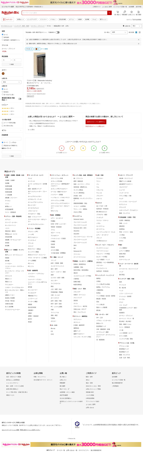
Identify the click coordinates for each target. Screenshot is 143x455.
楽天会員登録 (137, 19)
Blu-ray (53, 328)
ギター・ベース (55, 232)
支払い (88, 380)
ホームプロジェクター (34, 196)
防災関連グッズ (101, 326)
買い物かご (63, 377)
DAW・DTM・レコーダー (58, 224)
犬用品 (98, 281)
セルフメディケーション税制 (10, 430)
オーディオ (31, 181)
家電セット (20, 19)
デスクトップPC (33, 231)
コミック (53, 260)
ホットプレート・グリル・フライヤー (14, 272)
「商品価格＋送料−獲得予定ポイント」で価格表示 (39, 32)
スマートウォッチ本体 (57, 200)
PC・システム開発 (56, 306)
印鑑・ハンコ (123, 223)
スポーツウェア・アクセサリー (128, 210)
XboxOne (76, 231)
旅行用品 (122, 274)
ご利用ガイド (97, 6)
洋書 (52, 309)
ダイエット (77, 322)
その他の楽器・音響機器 (58, 253)
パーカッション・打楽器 (58, 238)
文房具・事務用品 (124, 220)
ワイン (98, 181)
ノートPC (31, 234)
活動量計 (30, 310)
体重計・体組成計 (33, 316)
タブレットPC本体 (56, 181)
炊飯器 (7, 258)
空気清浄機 (62, 19)
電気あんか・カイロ (11, 234)
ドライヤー (43, 19)
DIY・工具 (99, 317)
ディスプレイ (32, 240)
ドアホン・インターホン (103, 320)
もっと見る (31, 129)
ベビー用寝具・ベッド (103, 259)
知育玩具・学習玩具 (102, 209)
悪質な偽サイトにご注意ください (30, 430)
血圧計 (30, 319)
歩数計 (30, 313)
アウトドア (122, 207)
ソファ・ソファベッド (126, 293)
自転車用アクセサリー (126, 184)
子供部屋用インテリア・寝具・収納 (128, 309)
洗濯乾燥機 (8, 186)
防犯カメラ (99, 323)
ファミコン (77, 254)
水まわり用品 (78, 212)
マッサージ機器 (32, 301)
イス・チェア (123, 305)
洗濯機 (87, 19)
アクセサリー (55, 235)
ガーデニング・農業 (102, 332)
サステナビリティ (84, 450)
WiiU (75, 245)
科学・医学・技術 (56, 304)
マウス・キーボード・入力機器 (37, 257)
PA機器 (53, 221)
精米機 (7, 260)
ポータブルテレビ (33, 208)
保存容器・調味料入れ (80, 187)
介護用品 (76, 279)
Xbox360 (76, 234)
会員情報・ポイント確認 (67, 392)
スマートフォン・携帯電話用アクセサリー (60, 185)
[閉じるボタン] (139, 39)
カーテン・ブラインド (38, 26)
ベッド (121, 290)
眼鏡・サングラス (124, 213)
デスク (121, 302)
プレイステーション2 (80, 242)
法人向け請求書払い (66, 398)
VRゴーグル (54, 211)
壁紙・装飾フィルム (125, 324)
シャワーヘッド (32, 298)
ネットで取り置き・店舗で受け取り (17, 392)
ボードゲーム (100, 229)
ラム (97, 187)
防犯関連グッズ (124, 349)
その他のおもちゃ (101, 241)
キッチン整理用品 (79, 193)
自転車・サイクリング (126, 178)
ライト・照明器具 (10, 212)
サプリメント (78, 319)
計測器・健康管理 (79, 325)
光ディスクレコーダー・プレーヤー (37, 192)
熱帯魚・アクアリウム (103, 287)
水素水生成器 (9, 304)
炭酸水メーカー (10, 295)
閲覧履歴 (62, 383)
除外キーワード (6, 148)
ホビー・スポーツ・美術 (58, 272)
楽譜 (52, 275)
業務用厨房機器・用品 (80, 203)
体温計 (30, 322)
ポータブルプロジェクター (36, 224)
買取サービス (10, 395)
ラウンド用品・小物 (125, 196)
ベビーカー (99, 265)
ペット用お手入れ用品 (103, 284)
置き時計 (122, 256)
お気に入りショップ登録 (93, 389)
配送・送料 (89, 377)
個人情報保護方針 (117, 383)
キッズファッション (102, 248)
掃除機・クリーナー (11, 198)
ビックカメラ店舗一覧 (120, 6)
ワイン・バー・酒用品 (80, 209)
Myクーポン (63, 389)
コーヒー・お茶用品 (80, 206)
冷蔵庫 (80, 19)
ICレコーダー (32, 205)
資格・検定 (54, 315)
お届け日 (4, 86)
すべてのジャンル (6, 26)
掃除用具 (122, 226)
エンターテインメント (57, 266)
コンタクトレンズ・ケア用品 (82, 276)
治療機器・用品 (78, 267)
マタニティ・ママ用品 (103, 254)
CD (52, 331)
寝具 (120, 282)
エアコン (71, 19)
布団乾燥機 (8, 192)
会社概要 (131, 6)
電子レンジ (103, 19)
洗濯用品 (122, 229)
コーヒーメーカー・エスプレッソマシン (14, 267)
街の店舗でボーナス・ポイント (43, 380)
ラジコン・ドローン (102, 220)
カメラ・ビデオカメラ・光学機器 (37, 185)
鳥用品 (98, 293)
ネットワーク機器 (33, 252)
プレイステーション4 (80, 225)
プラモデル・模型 (101, 214)
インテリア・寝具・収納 (21, 26)
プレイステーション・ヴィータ (83, 236)
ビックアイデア (32, 19)
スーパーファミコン (80, 257)
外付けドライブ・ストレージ (36, 255)
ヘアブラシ (31, 276)
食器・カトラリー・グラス (82, 184)
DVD (52, 334)
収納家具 (122, 312)
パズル (98, 223)
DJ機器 (53, 241)
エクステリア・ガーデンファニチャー (105, 336)
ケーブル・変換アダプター (59, 192)
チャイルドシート (101, 268)
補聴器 (30, 304)
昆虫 (97, 301)
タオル (121, 241)
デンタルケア (32, 293)
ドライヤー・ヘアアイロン (36, 273)
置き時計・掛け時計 (125, 321)
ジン (97, 184)
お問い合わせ (90, 407)
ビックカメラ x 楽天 (8, 6)
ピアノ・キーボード (57, 218)
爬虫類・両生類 (101, 299)
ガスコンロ (8, 276)
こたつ (7, 228)
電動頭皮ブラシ (32, 296)
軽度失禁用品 (78, 284)
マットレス (122, 285)
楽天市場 (138, 6)
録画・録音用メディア (34, 189)
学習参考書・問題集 (57, 292)
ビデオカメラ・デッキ (34, 199)
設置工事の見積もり (12, 389)
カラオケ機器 (55, 250)
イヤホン (53, 19)
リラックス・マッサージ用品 (82, 337)
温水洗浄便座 (32, 307)
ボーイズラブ (55, 298)
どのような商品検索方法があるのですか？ (42, 123)
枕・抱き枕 (122, 287)
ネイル (76, 303)
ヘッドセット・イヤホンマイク (60, 197)
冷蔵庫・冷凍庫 (10, 180)
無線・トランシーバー (34, 217)
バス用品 (122, 235)
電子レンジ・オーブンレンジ (14, 255)
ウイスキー (99, 178)
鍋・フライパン (78, 178)
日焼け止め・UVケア (80, 309)
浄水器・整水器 (10, 301)
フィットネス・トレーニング (128, 201)
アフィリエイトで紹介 (92, 401)
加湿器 (7, 243)
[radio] (2, 34)
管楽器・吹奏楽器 (56, 227)
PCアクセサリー (33, 237)
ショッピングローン (12, 383)
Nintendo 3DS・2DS (80, 228)
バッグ (121, 272)
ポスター (53, 321)
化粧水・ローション (80, 295)
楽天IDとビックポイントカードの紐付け (71, 402)
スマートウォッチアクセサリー (60, 203)
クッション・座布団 (125, 296)
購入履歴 (62, 386)
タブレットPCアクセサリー (59, 189)
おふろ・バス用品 (101, 256)
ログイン (129, 19)
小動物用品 (99, 290)
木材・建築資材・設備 (103, 329)
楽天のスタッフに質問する (96, 122)
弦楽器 (53, 244)
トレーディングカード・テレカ (105, 232)
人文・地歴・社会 (56, 289)
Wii (75, 248)
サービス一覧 (61, 450)
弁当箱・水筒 (78, 196)
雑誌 (52, 286)
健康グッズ (77, 331)
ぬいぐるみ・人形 (101, 206)
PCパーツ (31, 263)
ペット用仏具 (100, 304)
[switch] (19, 99)
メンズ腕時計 (123, 248)
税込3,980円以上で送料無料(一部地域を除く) (29, 6)
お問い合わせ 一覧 (71, 450)
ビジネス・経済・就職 (57, 277)
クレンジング (78, 297)
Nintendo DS (77, 251)
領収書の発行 (90, 392)
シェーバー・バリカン (34, 279)
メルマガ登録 (90, 395)
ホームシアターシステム (35, 202)
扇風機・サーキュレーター (13, 240)
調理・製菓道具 (78, 181)
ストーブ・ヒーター (11, 222)
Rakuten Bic (10, 13)
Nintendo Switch (79, 219)
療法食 (98, 310)
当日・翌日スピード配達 (13, 377)
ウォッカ (99, 193)
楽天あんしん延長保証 (13, 380)
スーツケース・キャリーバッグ (128, 269)
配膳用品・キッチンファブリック (83, 199)
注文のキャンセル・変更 (93, 386)
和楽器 (53, 247)
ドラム (53, 230)
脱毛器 (30, 287)
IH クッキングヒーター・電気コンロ (14, 291)
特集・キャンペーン (40, 377)
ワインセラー (9, 284)
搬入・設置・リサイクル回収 (15, 386)
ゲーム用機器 (32, 260)
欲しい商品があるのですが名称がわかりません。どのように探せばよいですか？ (53, 121)
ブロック (99, 238)
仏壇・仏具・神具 (124, 357)
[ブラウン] (3, 73)
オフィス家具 (123, 336)
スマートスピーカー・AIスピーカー (37, 220)
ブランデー (99, 196)
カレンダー (54, 280)
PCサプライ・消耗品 (34, 249)
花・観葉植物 (100, 339)
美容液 (76, 300)
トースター (8, 263)
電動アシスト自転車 (125, 181)
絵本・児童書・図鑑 (57, 263)
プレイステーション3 (80, 239)
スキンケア (77, 292)
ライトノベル (55, 312)
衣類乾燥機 (8, 189)
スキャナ (30, 246)
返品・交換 (89, 383)
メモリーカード (32, 211)
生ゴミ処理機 (9, 306)
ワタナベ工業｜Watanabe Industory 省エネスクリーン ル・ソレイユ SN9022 (39, 83)
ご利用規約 (115, 386)
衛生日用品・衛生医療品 (81, 270)
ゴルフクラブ (123, 187)
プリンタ (30, 243)
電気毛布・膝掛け (10, 231)
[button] (6, 100)
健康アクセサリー (79, 334)
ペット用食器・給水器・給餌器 (105, 296)
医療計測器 (77, 281)
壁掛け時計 (122, 254)
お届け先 (4, 78)
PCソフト (31, 266)
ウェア (121, 198)
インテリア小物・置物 (126, 339)
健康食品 (76, 328)
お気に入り (63, 380)
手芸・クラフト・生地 (126, 232)
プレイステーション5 (80, 222)
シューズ (122, 190)
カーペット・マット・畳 (126, 318)
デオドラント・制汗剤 (80, 306)
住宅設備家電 (9, 209)
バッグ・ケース (124, 193)
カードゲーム (100, 226)
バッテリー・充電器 (57, 194)
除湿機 (7, 245)
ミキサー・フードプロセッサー (14, 287)
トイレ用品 (122, 238)
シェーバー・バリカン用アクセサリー (37, 283)
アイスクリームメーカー (12, 309)
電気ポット (8, 279)
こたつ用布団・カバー (126, 333)
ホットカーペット (10, 225)
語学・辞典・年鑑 (56, 301)
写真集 (53, 318)
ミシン (7, 203)
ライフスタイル (55, 283)
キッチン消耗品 (78, 190)
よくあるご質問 (107, 6)
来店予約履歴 (64, 395)
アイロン (8, 200)
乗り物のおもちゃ (101, 211)
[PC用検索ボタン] (109, 13)
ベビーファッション (102, 251)
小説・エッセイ (55, 295)
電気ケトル (8, 281)
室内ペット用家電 (101, 307)
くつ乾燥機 (8, 195)
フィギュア (99, 217)
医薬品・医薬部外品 (80, 264)
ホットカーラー (32, 290)
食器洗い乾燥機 (10, 298)
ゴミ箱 (121, 330)
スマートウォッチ (124, 259)
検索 (12, 64)
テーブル (122, 299)
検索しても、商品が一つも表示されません (42, 126)
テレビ (94, 19)
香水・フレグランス (80, 312)
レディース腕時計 (124, 251)
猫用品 (98, 278)
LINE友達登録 (90, 398)
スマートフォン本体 (57, 178)
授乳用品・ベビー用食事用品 (105, 262)
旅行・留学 (54, 269)
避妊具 (76, 273)
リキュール (99, 190)
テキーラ (99, 198)
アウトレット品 (124, 346)
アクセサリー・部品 (34, 214)
